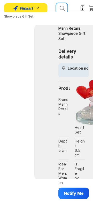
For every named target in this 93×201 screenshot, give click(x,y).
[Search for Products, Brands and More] (61, 8)
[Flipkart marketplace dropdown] (23, 8)
